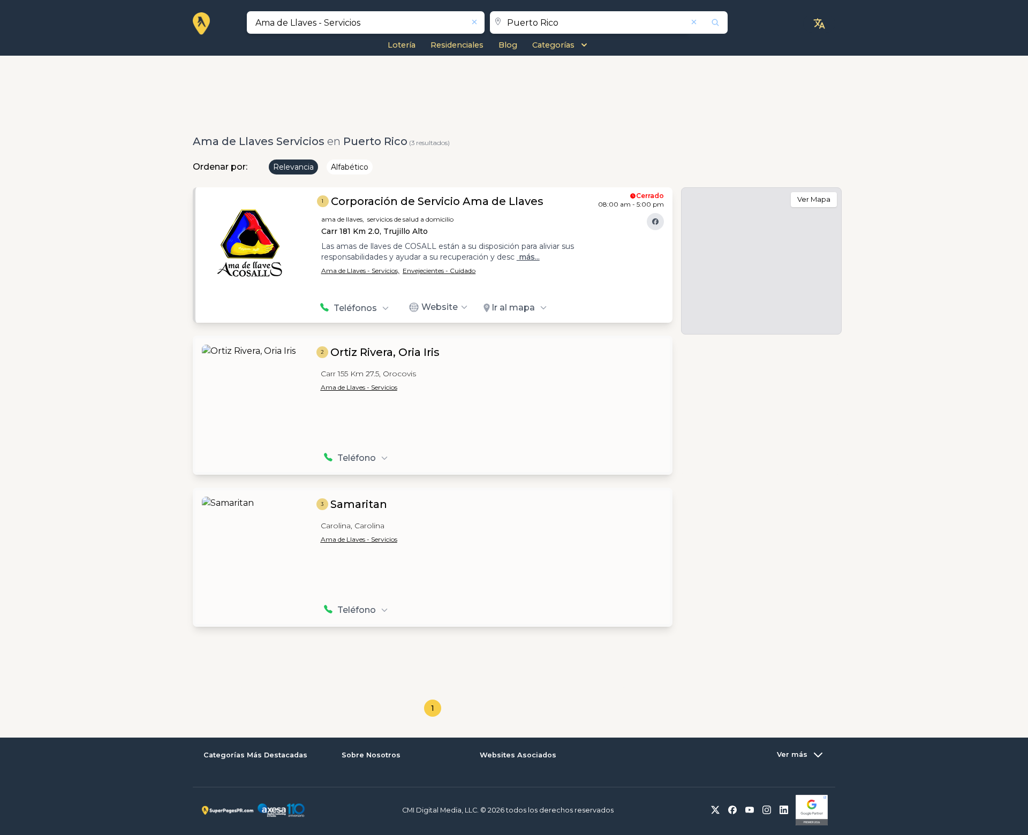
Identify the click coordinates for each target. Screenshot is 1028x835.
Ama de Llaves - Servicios (359, 387)
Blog (507, 45)
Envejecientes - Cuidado (439, 271)
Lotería (401, 45)
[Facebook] (655, 221)
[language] (819, 23)
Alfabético (349, 167)
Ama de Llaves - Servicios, (360, 271)
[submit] (708, 22)
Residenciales (456, 45)
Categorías (553, 45)
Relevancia (293, 167)
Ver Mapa (813, 199)
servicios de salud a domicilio (410, 219)
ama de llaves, (342, 219)
